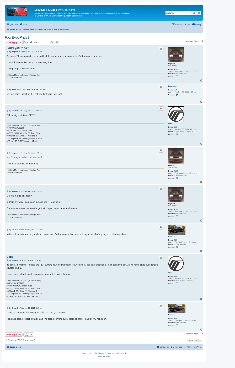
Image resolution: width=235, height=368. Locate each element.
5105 (176, 69)
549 (175, 240)
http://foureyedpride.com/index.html (24, 157)
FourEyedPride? (17, 37)
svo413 (171, 123)
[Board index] (20, 11)
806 (175, 127)
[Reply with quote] (161, 49)
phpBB (95, 353)
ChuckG (171, 236)
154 (175, 90)
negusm (171, 64)
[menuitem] (196, 24)
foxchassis (173, 86)
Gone (10, 256)
